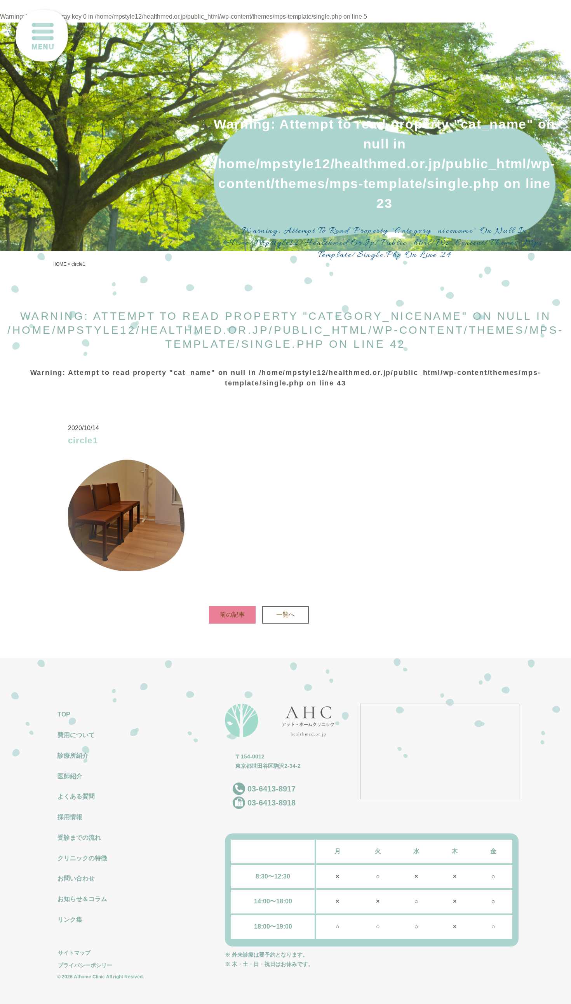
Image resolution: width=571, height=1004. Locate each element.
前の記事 (232, 614)
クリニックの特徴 (82, 858)
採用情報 (69, 817)
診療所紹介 (73, 755)
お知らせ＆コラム (82, 899)
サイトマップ (74, 953)
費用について (76, 735)
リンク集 (69, 919)
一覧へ (285, 614)
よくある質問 (76, 796)
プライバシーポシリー (85, 965)
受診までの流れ (79, 837)
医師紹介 (69, 776)
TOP (63, 714)
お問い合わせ (76, 878)
